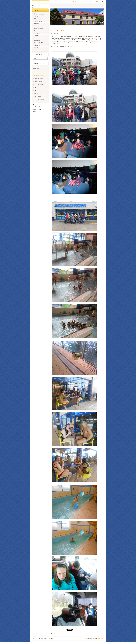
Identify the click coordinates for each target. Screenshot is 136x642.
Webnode (100, 638)
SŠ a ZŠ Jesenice (55, 27)
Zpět (54, 633)
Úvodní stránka (78, 1)
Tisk (103, 1)
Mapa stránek (89, 1)
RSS (97, 1)
